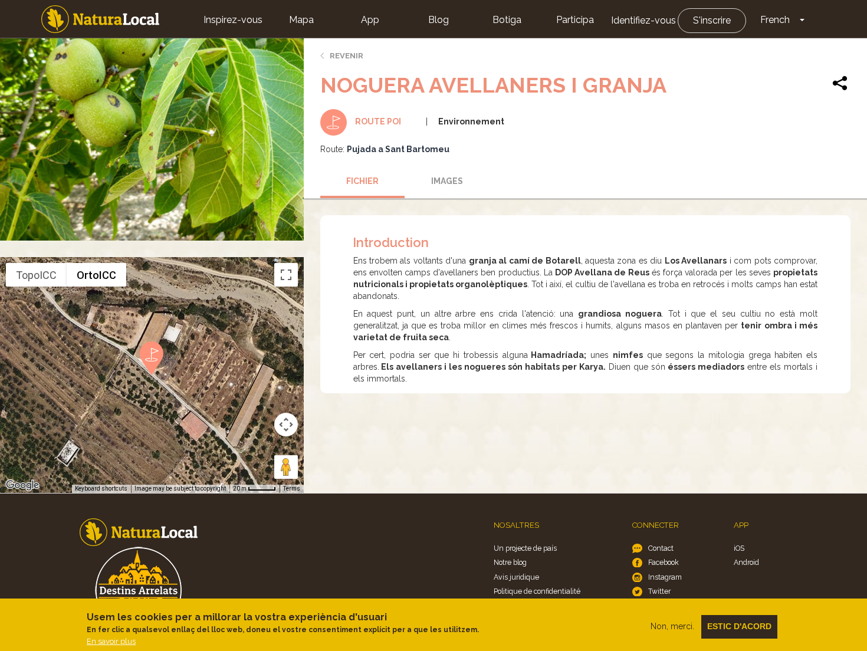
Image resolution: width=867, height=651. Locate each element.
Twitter (659, 591)
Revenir (346, 55)
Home (100, 19)
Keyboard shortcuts (101, 488)
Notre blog (510, 562)
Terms (291, 488)
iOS (739, 548)
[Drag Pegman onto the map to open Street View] (286, 467)
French (775, 19)
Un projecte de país (525, 548)
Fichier (362, 181)
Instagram (665, 577)
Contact (661, 548)
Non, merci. (672, 626)
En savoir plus (111, 641)
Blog (438, 19)
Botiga (506, 19)
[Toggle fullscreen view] (286, 275)
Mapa (301, 19)
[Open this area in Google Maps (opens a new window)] (22, 485)
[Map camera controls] (286, 424)
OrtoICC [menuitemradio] (96, 275)
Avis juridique (516, 577)
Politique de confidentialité (537, 591)
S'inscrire (712, 20)
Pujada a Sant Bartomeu (398, 149)
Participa (575, 19)
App (370, 19)
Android (746, 562)
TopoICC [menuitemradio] (36, 275)
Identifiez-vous (643, 20)
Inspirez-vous (232, 19)
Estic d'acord (739, 626)
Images (447, 181)
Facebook (663, 562)
